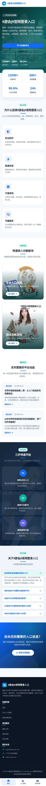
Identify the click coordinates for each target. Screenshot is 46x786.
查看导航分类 (23, 52)
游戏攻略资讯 (7, 718)
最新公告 (5, 729)
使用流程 (5, 734)
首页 (3, 708)
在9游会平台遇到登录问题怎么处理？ (18, 606)
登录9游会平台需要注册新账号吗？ (17, 591)
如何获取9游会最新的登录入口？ (16, 573)
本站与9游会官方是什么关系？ (15, 613)
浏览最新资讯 (24, 45)
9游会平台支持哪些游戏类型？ (15, 598)
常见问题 (5, 739)
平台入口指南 (7, 712)
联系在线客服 (24, 653)
